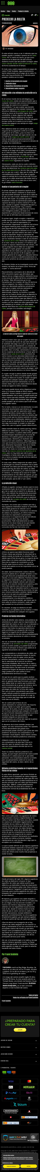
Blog (8, 11)
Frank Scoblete (10, 48)
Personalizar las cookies (8, 1162)
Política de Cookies (29, 1159)
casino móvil (8, 161)
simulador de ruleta (21, 644)
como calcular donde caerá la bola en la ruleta (19, 63)
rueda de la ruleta (17, 354)
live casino (25, 156)
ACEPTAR (28, 1166)
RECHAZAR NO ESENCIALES (11, 1166)
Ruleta (14, 11)
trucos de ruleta (7, 101)
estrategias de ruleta (25, 111)
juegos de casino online (20, 137)
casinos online (7, 748)
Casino (3, 11)
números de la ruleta (11, 241)
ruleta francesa (16, 182)
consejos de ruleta (19, 499)
